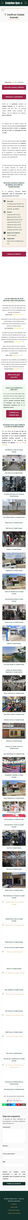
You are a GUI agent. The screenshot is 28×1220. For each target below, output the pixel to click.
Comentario (7, 1127)
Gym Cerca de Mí (5, 8)
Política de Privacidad (14, 1213)
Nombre (5, 1146)
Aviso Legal (14, 1207)
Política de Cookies (14, 1210)
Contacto (14, 1204)
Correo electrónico (9, 1154)
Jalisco (13, 8)
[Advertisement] (14, 47)
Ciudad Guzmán (20, 8)
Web (4, 1161)
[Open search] (25, 3)
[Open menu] (2, 3)
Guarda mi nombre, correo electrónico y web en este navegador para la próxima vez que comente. (14, 1175)
